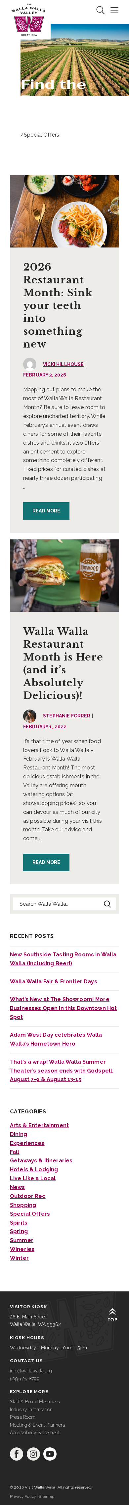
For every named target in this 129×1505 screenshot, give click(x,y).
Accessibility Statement (35, 1432)
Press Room (23, 1417)
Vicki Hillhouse (63, 364)
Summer (21, 1240)
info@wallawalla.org (31, 1370)
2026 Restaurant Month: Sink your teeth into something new (57, 305)
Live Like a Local (33, 1178)
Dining (18, 1134)
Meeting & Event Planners (37, 1425)
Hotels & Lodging (34, 1169)
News (17, 1187)
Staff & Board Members (35, 1401)
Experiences (27, 1143)
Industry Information (31, 1409)
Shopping (23, 1205)
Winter (19, 1258)
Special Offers (30, 1214)
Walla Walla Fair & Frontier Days (53, 981)
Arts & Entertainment (39, 1125)
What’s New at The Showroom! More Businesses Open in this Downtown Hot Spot (63, 1008)
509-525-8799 (24, 1378)
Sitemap (47, 1496)
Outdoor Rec (28, 1196)
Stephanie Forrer (66, 715)
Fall (15, 1152)
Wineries (22, 1249)
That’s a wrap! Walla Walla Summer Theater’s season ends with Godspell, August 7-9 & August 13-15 (61, 1071)
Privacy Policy (23, 1496)
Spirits (18, 1223)
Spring (19, 1231)
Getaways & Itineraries (41, 1160)
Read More (46, 510)
